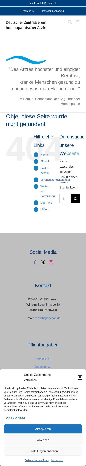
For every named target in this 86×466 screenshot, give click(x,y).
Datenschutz (43, 366)
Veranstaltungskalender (55, 179)
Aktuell (44, 161)
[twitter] (43, 262)
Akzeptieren (43, 429)
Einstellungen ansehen (43, 451)
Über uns (46, 202)
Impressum (57, 460)
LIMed (44, 209)
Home (44, 154)
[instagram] (51, 262)
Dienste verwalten (16, 417)
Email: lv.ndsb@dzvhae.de (43, 3)
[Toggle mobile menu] (78, 22)
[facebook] (35, 262)
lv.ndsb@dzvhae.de (47, 318)
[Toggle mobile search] (70, 22)
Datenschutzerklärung (37, 460)
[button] (80, 377)
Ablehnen (43, 440)
